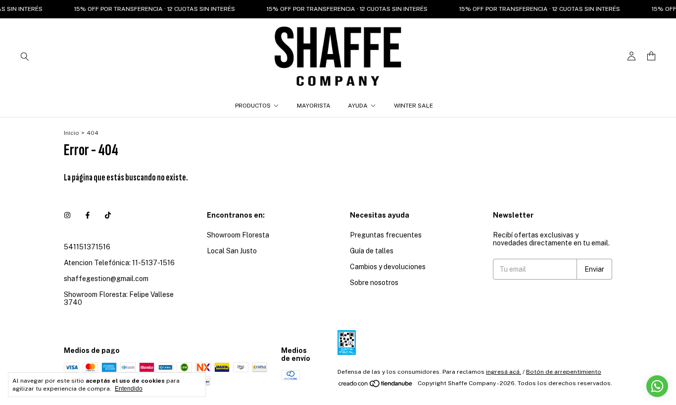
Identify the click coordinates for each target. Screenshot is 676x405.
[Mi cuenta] (631, 56)
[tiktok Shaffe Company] (107, 215)
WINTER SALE (413, 105)
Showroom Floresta (238, 235)
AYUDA (358, 105)
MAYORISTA (314, 105)
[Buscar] (25, 56)
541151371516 (87, 247)
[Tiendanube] (376, 385)
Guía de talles (371, 251)
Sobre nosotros (374, 283)
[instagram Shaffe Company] (67, 215)
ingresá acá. (503, 371)
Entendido (129, 388)
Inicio (71, 132)
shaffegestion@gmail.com (106, 279)
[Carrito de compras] (651, 56)
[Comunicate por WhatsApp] (657, 386)
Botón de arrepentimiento (563, 371)
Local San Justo (232, 251)
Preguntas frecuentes (386, 235)
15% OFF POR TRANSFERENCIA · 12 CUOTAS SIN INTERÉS (150, 8)
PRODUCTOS (253, 105)
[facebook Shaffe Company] (87, 215)
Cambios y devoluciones (388, 267)
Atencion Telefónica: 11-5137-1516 (119, 263)
